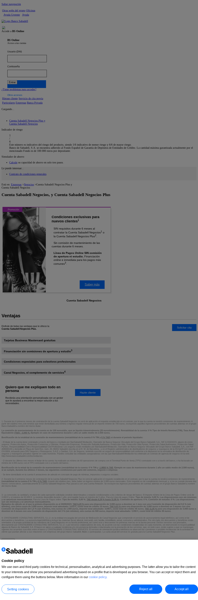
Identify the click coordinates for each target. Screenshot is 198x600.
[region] (99, 570)
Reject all (146, 589)
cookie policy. (98, 577)
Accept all (182, 589)
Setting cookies (18, 589)
